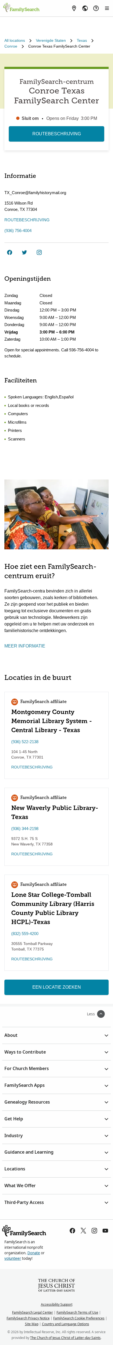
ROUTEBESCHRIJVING (56, 133)
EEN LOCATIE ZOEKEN (56, 987)
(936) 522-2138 (24, 741)
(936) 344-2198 (24, 828)
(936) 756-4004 (18, 230)
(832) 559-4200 (24, 933)
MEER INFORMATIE (24, 646)
